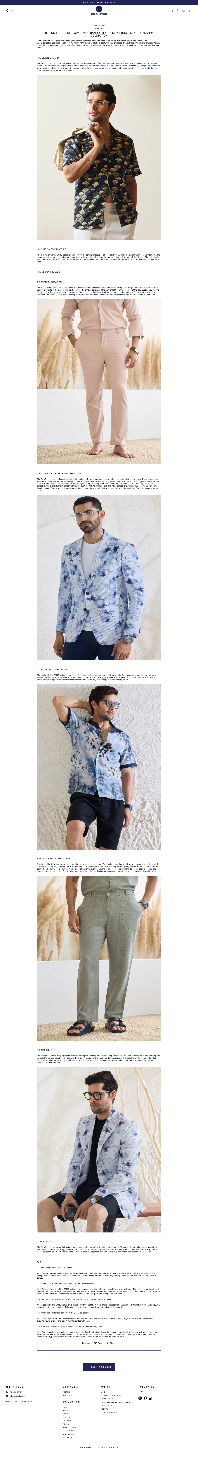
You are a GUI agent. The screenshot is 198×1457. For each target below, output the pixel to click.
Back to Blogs (101, 1367)
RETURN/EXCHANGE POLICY (111, 1395)
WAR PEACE (67, 1395)
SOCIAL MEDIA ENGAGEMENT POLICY (115, 1402)
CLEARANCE (67, 1438)
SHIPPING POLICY (107, 1399)
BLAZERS (66, 1417)
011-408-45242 (16, 1392)
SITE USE (104, 1409)
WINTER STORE (68, 1434)
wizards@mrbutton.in (18, 1396)
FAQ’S (102, 1392)
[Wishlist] (171, 11)
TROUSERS (66, 1421)
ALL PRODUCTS (68, 1431)
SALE (64, 1407)
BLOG (140, 1391)
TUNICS (65, 1424)
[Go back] (7, 11)
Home (96, 25)
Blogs (101, 25)
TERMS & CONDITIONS (109, 1412)
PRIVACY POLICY (107, 1406)
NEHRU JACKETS (69, 1427)
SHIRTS (65, 1414)
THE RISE (66, 1392)
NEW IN (65, 1410)
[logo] (99, 10)
